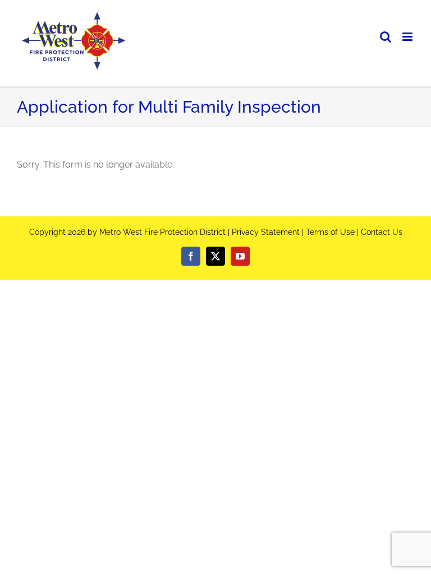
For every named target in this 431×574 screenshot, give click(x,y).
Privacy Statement (266, 232)
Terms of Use (330, 232)
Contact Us (381, 232)
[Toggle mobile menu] (408, 37)
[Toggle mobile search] (385, 37)
